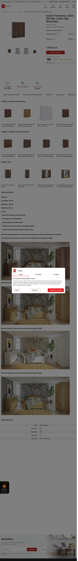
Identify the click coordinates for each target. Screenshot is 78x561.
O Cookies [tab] (56, 274)
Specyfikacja (71, 94)
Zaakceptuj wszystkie (56, 290)
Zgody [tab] (20, 274)
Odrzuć (17, 290)
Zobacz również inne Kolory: (11, 94)
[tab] (11, 95)
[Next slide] (30, 30)
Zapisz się (32, 549)
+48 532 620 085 (53, 1)
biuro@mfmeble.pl (65, 1)
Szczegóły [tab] (38, 274)
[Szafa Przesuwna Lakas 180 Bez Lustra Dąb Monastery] (17, 30)
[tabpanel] (9, 51)
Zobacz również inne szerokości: (32, 94)
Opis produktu (60, 94)
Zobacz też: (49, 94)
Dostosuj (35, 290)
